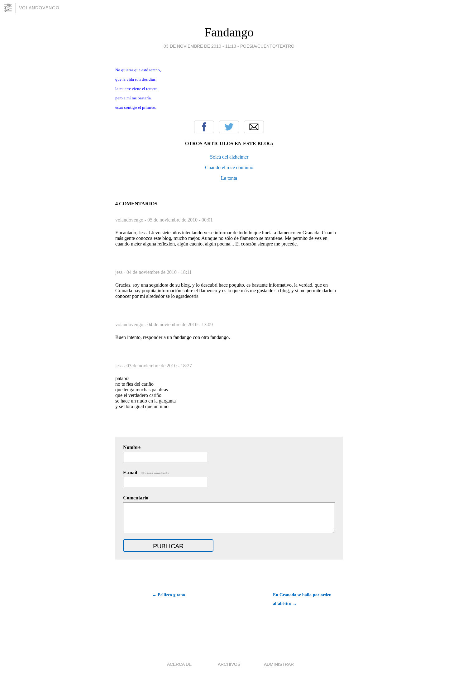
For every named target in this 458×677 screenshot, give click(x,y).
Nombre (132, 447)
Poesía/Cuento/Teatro (267, 46)
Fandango (229, 32)
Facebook (204, 127)
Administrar (279, 664)
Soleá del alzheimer (229, 157)
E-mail (146, 472)
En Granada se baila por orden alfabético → (302, 599)
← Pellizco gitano (168, 595)
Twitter (229, 127)
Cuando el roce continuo (229, 167)
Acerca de (179, 664)
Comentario (135, 497)
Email (254, 127)
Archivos (229, 664)
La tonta (229, 178)
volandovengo (39, 7)
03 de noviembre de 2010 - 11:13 (200, 46)
